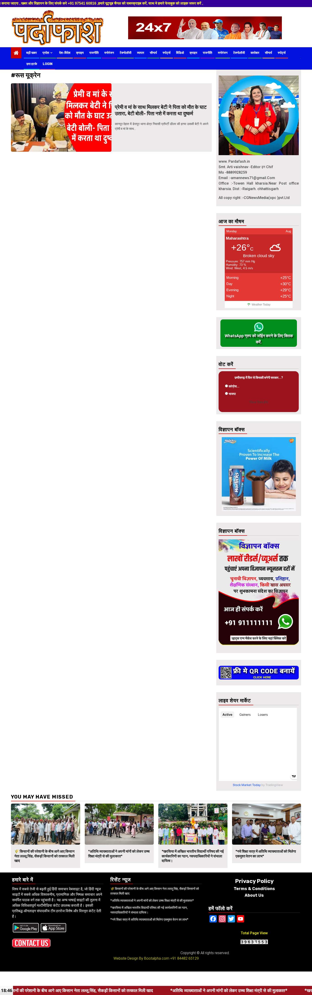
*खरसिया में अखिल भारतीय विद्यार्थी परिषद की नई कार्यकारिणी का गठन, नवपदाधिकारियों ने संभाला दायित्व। (193, 856)
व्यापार (140, 53)
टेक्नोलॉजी (125, 53)
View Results (258, 402)
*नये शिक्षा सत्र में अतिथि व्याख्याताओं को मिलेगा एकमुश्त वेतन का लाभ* (149, 919)
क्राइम (80, 53)
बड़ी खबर (31, 53)
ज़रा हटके (31, 64)
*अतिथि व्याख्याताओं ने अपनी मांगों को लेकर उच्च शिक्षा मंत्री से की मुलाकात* (119, 853)
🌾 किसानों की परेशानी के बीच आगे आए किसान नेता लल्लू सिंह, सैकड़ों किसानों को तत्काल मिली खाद (44, 856)
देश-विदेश (64, 53)
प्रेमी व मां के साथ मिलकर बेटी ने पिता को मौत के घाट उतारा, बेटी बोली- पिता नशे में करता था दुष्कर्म (161, 110)
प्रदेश (45, 53)
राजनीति (94, 53)
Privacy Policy (254, 881)
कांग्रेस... (234, 386)
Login (48, 64)
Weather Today (261, 304)
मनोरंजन (109, 53)
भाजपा (232, 394)
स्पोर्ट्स (166, 53)
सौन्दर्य (153, 53)
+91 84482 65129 (184, 958)
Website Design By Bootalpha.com (141, 958)
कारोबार (255, 53)
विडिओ (180, 53)
